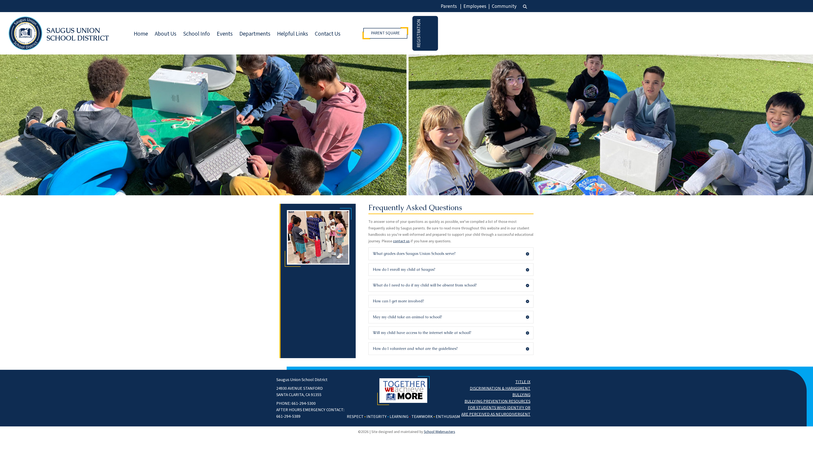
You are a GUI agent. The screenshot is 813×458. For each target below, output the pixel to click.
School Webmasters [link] (439, 431)
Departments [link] (254, 34)
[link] (525, 6)
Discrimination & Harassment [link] (500, 388)
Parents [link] (449, 6)
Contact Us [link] (327, 34)
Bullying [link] (521, 395)
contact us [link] (401, 241)
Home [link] (141, 34)
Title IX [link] (522, 382)
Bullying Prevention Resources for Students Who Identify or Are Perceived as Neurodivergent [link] (495, 407)
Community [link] (504, 6)
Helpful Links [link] (292, 34)
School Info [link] (196, 34)
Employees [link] (474, 6)
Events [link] (225, 34)
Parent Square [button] (385, 33)
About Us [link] (165, 34)
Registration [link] (419, 33)
